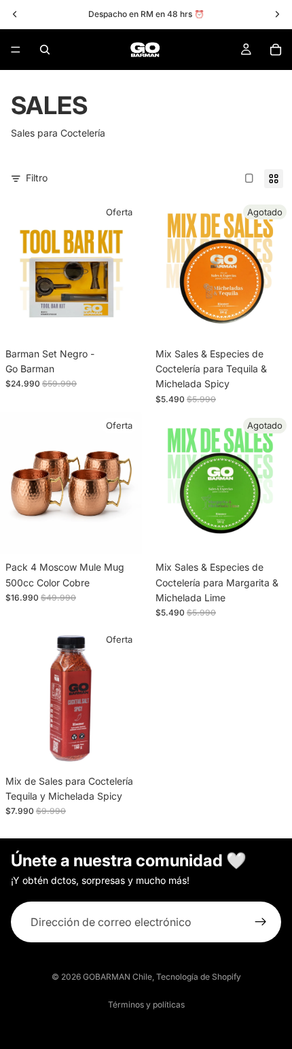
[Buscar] (45, 50)
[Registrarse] (261, 922)
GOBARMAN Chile (117, 977)
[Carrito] (276, 50)
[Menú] (15, 49)
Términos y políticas (146, 1004)
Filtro (37, 177)
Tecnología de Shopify (198, 977)
